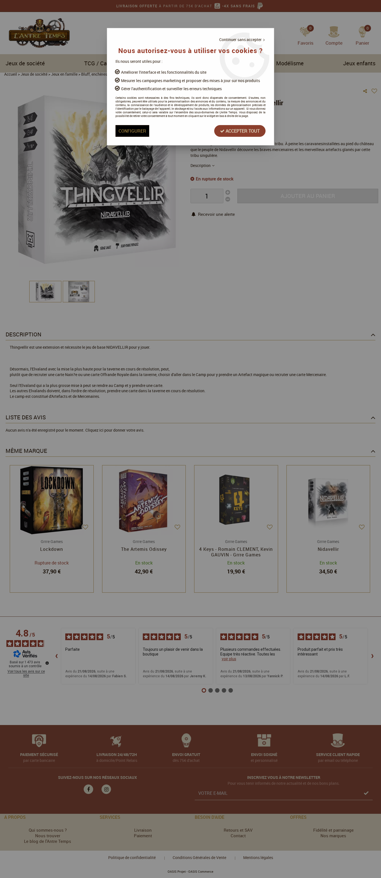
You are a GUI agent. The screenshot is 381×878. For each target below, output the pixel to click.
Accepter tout (242, 131)
